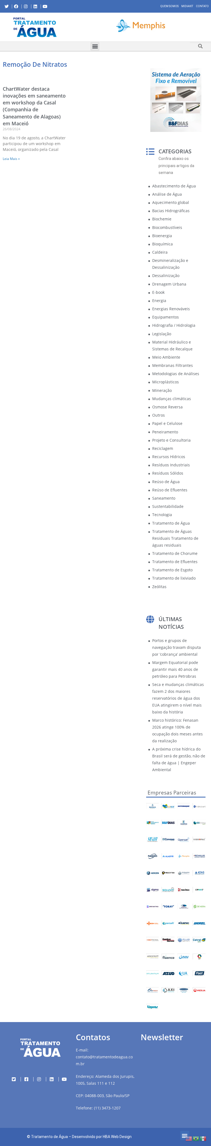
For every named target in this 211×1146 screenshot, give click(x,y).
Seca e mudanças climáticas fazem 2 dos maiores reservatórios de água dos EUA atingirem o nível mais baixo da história (178, 698)
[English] (189, 1138)
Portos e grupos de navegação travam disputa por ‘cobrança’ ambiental (176, 647)
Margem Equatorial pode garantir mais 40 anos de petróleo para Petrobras (175, 669)
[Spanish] (203, 1138)
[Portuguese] (196, 1138)
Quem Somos (169, 6)
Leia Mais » (11, 158)
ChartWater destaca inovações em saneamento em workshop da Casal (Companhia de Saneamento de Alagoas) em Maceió (34, 106)
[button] (74, 27)
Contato (202, 6)
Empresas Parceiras (172, 792)
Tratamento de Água (49, 1136)
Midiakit (187, 6)
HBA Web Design (117, 1136)
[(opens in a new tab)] (140, 26)
